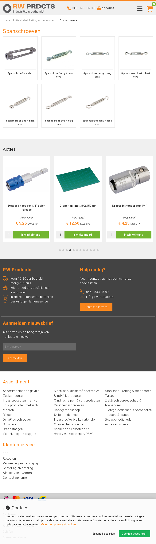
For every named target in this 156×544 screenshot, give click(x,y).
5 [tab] (74, 250)
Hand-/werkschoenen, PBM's (74, 434)
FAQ (6, 454)
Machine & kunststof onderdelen (77, 391)
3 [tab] (67, 250)
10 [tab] (91, 250)
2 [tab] (63, 250)
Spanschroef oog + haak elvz (59, 75)
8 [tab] (84, 250)
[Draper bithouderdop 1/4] (129, 180)
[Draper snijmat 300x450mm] (78, 180)
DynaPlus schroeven (17, 419)
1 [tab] (60, 250)
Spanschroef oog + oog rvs (59, 122)
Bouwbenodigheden (119, 419)
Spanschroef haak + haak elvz (135, 75)
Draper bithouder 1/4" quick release (26, 207)
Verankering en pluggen (19, 434)
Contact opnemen (96, 306)
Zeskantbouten (13, 396)
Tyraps (110, 396)
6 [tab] (77, 250)
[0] (150, 6)
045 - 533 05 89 (83, 8)
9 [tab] (87, 250)
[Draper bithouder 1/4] (27, 180)
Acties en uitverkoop (119, 424)
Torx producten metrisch (20, 405)
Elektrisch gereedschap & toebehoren (123, 403)
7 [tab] (80, 250)
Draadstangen (13, 429)
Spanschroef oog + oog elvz (97, 75)
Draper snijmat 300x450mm (78, 205)
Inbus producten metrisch (21, 400)
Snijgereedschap (66, 415)
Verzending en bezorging (20, 463)
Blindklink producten (68, 396)
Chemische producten (69, 424)
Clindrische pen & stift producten (77, 400)
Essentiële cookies (104, 533)
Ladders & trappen (118, 415)
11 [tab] (94, 250)
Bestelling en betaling (18, 468)
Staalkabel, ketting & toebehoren (34, 20)
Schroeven (10, 424)
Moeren (8, 410)
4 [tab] (70, 250)
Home (6, 20)
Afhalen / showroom (17, 473)
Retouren (9, 458)
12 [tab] (98, 250)
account (108, 8)
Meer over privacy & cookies (59, 524)
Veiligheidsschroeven (69, 405)
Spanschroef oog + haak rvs (20, 122)
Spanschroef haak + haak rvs (97, 122)
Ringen (7, 415)
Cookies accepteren (134, 533)
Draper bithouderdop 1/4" (129, 205)
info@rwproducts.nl (100, 297)
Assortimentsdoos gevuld (21, 391)
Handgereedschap (67, 410)
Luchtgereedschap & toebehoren (128, 410)
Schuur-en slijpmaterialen (72, 429)
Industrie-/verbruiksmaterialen (75, 419)
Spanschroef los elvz (20, 73)
